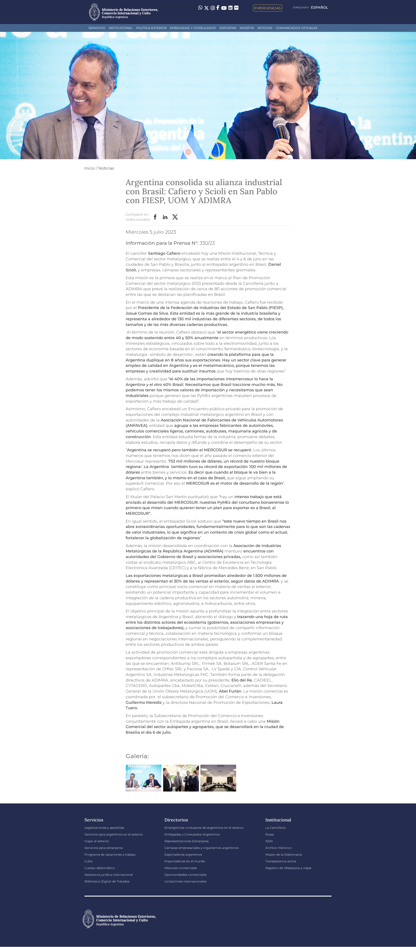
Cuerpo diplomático (99, 868)
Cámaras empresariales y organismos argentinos (201, 848)
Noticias (265, 28)
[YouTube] (224, 8)
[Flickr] (236, 7)
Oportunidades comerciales (185, 875)
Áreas (269, 834)
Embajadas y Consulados (193, 28)
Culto (88, 861)
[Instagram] (213, 8)
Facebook (155, 217)
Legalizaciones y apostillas (104, 828)
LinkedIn (165, 217)
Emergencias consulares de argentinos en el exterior (204, 828)
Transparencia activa (280, 861)
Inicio (89, 168)
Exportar (227, 28)
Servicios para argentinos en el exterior (113, 834)
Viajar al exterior (96, 841)
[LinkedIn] (230, 7)
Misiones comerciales (180, 868)
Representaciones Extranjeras (186, 841)
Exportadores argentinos (183, 854)
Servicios (96, 28)
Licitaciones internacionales (185, 881)
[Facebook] (217, 8)
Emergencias (267, 8)
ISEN (269, 841)
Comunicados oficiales (296, 28)
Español (319, 7)
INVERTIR (247, 28)
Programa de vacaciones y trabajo (110, 854)
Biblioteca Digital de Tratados (107, 881)
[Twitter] (206, 8)
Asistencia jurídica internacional (108, 875)
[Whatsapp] (200, 8)
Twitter (175, 217)
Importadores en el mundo (184, 861)
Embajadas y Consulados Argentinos (192, 834)
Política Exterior (151, 28)
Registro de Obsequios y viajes (288, 868)
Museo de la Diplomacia (283, 854)
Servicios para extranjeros (103, 848)
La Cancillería (275, 828)
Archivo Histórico (278, 848)
